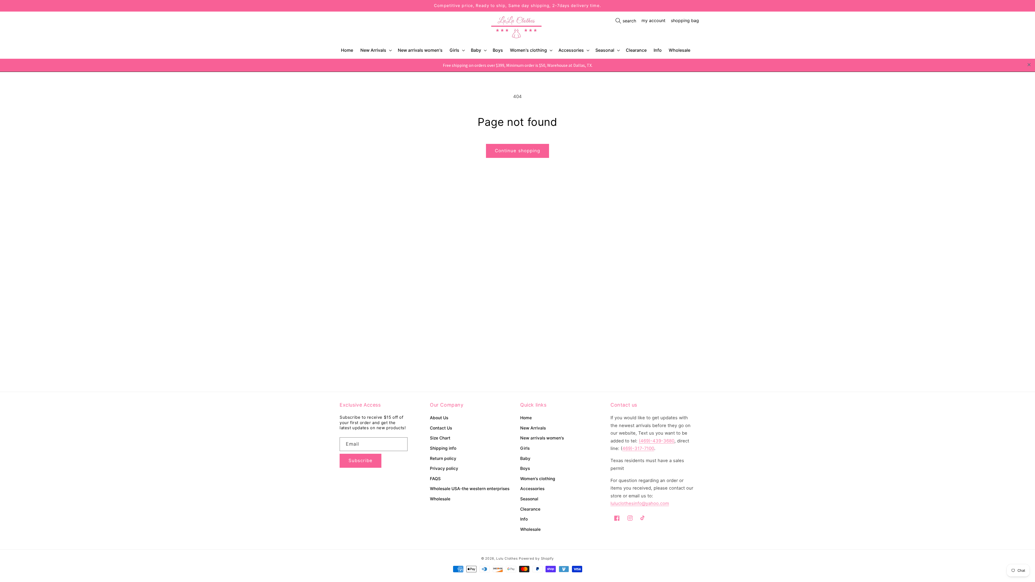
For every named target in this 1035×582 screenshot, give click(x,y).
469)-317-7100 (638, 448)
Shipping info (443, 448)
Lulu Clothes (507, 558)
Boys (525, 468)
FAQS (435, 478)
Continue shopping (517, 150)
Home (526, 417)
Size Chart (440, 438)
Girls (454, 50)
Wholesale (440, 498)
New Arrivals (373, 50)
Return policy (443, 458)
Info (524, 519)
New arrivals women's (542, 438)
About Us (439, 417)
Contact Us (441, 428)
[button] (375, 50)
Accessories (571, 50)
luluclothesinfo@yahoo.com (639, 503)
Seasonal (604, 50)
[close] (1029, 65)
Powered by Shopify (536, 558)
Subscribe (360, 460)
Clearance (530, 509)
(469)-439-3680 (656, 441)
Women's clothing (528, 50)
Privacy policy (444, 468)
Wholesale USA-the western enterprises (469, 488)
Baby (476, 50)
